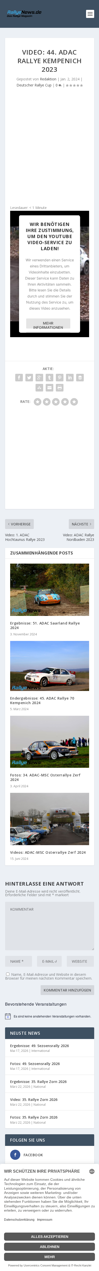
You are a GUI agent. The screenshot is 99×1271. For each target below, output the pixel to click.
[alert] (49, 1016)
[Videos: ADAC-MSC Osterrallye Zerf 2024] (49, 819)
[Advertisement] (49, 148)
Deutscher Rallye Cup (34, 85)
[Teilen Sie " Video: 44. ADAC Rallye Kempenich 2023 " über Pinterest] (60, 378)
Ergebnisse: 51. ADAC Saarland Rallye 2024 (45, 625)
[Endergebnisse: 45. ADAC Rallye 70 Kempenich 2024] (49, 666)
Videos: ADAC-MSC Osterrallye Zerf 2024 (48, 852)
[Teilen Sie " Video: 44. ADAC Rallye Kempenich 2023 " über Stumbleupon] (39, 388)
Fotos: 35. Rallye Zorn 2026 (33, 1117)
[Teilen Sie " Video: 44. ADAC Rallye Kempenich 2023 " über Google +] (39, 378)
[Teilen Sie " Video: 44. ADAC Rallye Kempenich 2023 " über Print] (60, 388)
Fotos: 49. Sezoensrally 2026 (35, 1063)
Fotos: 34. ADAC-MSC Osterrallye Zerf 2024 (45, 777)
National (40, 1086)
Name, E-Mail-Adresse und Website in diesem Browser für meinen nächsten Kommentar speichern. (48, 976)
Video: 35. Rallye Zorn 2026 (33, 1099)
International (40, 1051)
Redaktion (48, 79)
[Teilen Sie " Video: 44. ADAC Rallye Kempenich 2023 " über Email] (49, 388)
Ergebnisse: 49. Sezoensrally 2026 (39, 1045)
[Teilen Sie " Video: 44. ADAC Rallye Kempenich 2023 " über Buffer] (80, 378)
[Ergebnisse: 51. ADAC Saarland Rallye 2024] (49, 590)
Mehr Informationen (48, 325)
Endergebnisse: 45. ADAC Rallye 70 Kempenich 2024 (42, 700)
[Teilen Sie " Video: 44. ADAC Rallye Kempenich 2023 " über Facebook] (19, 378)
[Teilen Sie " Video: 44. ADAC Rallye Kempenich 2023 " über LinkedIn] (70, 378)
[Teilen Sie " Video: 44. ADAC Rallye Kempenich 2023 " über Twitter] (29, 378)
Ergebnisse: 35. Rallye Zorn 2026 (38, 1081)
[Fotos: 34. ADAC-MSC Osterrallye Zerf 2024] (49, 742)
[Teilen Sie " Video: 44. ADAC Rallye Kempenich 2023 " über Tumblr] (49, 378)
